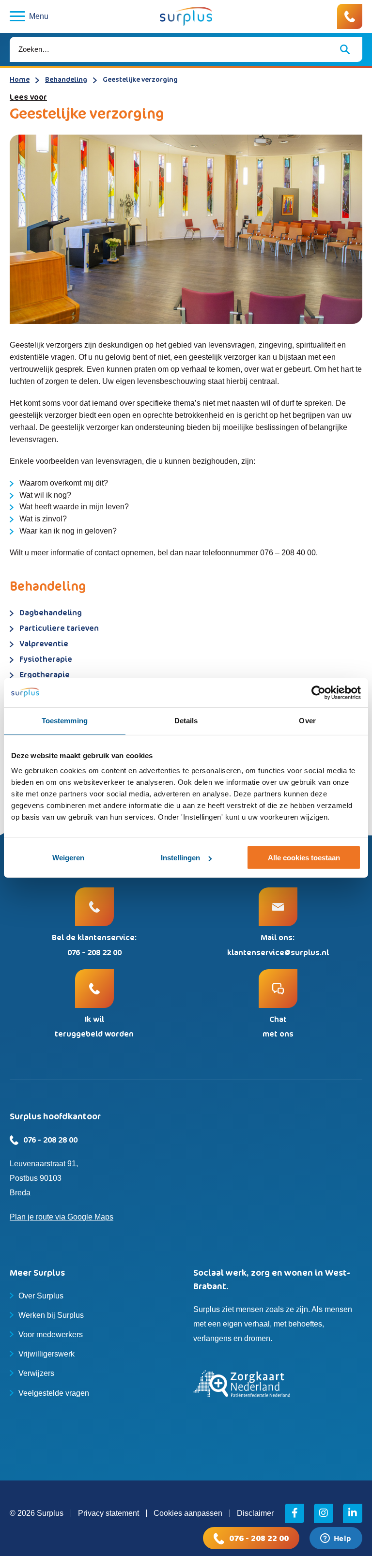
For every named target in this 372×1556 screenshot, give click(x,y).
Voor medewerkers (50, 1334)
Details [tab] (186, 721)
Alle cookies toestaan (304, 858)
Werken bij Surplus (51, 1315)
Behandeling (66, 79)
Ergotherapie (44, 674)
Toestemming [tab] (65, 721)
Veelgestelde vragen (53, 1393)
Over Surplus (40, 1296)
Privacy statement (108, 1513)
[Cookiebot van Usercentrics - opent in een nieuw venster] (318, 693)
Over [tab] (307, 721)
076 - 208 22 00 (259, 1538)
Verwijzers (36, 1373)
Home (20, 79)
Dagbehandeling (50, 612)
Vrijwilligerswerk (46, 1354)
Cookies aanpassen (188, 1513)
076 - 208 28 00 (50, 1139)
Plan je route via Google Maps (61, 1217)
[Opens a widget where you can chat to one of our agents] (335, 1539)
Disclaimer (255, 1513)
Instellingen (180, 858)
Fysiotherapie (45, 659)
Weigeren (68, 858)
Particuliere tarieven (59, 628)
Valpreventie (43, 643)
